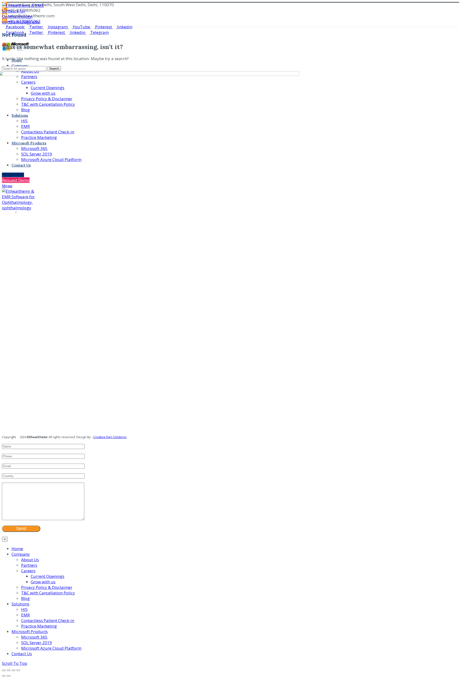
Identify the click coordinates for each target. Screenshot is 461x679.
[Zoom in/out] (18, 670)
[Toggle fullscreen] (13, 670)
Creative (99, 437)
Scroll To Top (14, 663)
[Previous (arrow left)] (4, 676)
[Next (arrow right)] (9, 676)
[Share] (9, 670)
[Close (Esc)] (4, 670)
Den (108, 437)
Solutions (119, 437)
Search (54, 68)
